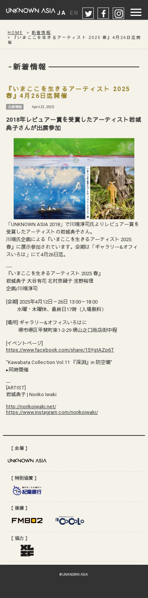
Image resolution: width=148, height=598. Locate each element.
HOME (15, 32)
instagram (118, 13)
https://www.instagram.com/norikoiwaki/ (52, 412)
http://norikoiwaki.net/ (31, 406)
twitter (88, 13)
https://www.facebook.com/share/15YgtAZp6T (60, 350)
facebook (103, 13)
